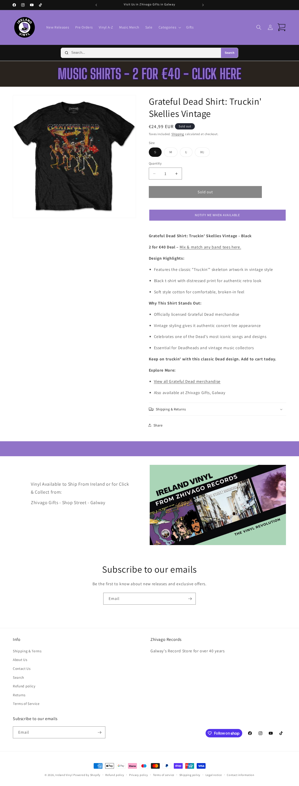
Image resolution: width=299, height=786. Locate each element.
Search (229, 52)
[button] (169, 27)
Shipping (177, 134)
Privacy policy (138, 775)
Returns (19, 695)
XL (205, 153)
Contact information (240, 775)
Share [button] (158, 425)
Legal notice (214, 775)
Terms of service (163, 775)
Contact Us (22, 668)
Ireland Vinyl (63, 775)
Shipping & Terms (27, 651)
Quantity (155, 163)
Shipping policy (190, 775)
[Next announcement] (203, 5)
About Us (20, 659)
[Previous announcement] (96, 5)
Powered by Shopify (86, 775)
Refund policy (24, 686)
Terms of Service (26, 703)
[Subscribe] (190, 599)
